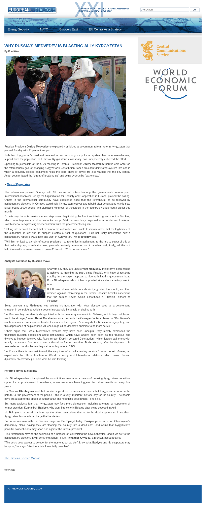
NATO (44, 29)
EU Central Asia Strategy (105, 29)
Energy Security (18, 29)
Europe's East (68, 29)
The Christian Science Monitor (22, 458)
